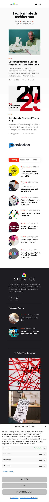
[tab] (14, 160)
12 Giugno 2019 (32, 237)
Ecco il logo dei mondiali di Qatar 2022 (29, 228)
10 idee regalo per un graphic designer (29, 241)
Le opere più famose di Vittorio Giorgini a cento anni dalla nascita (24, 63)
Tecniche (24, 182)
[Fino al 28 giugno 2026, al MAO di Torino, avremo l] (24, 374)
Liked (35, 160)
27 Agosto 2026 (33, 315)
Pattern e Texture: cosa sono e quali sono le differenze (30, 202)
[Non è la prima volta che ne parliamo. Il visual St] (24, 407)
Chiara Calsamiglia (28, 80)
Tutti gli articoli (26, 21)
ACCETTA (24, 479)
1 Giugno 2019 (32, 250)
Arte (10, 58)
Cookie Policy (14, 498)
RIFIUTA (24, 486)
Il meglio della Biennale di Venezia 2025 (24, 119)
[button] (45, 427)
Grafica (23, 210)
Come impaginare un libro (29, 319)
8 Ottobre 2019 (32, 223)
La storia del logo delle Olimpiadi (30, 214)
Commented (24, 160)
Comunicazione (26, 167)
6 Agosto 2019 (33, 197)
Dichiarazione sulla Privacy (28, 498)
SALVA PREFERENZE (24, 492)
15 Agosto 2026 (14, 80)
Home (17, 22)
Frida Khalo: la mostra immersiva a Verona (30, 332)
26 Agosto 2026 (30, 328)
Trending (14, 160)
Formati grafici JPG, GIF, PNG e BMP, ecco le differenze (30, 255)
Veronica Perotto (28, 134)
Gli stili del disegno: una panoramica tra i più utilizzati (29, 189)
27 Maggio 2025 (14, 134)
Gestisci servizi (8, 471)
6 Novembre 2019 (33, 210)
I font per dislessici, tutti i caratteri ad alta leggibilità (30, 174)
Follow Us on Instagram (26, 353)
